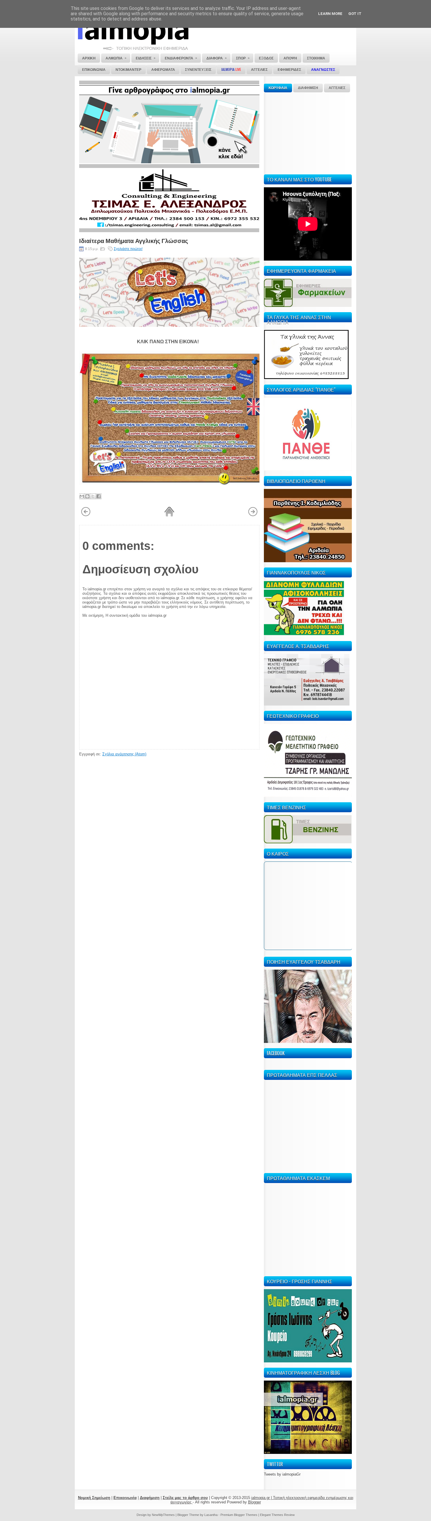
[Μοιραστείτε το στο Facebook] (98, 496)
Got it (355, 13)
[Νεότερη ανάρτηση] (86, 515)
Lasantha (211, 1515)
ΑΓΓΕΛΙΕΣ (337, 88)
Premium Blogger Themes (238, 1515)
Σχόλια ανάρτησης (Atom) (124, 754)
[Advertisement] (308, 132)
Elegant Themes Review (277, 1515)
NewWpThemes (163, 1515)
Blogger (254, 1502)
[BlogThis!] (87, 496)
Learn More (330, 13)
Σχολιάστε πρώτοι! (128, 249)
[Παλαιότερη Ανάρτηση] (253, 515)
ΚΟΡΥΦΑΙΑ (278, 88)
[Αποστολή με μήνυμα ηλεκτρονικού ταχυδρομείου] (82, 496)
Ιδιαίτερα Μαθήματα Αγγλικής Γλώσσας (133, 240)
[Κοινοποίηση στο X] (93, 496)
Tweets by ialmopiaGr (282, 1474)
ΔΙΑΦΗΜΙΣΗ (308, 88)
